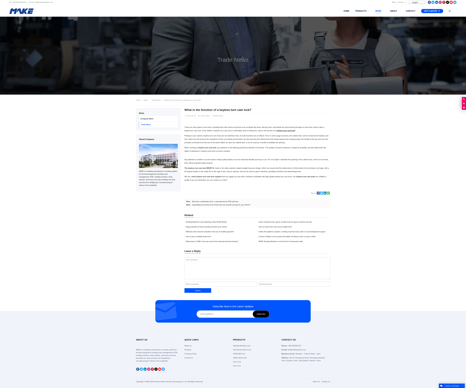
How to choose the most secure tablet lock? (275, 227)
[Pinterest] (444, 3)
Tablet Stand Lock (240, 358)
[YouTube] (451, 3)
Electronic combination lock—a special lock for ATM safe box (215, 201)
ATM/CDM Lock (239, 354)
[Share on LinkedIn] (325, 194)
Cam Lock (237, 366)
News (146, 100)
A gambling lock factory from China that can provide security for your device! (221, 205)
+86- (14, 2)
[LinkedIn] (436, 3)
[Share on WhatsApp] (328, 194)
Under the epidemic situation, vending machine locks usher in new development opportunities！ (295, 232)
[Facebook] (429, 3)
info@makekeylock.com (44, 2)
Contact (401, 2)
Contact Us (188, 358)
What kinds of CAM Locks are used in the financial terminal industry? (212, 241)
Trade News (233, 60)
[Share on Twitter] (321, 194)
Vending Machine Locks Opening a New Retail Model (206, 222)
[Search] (450, 11)
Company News (147, 119)
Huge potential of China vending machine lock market (206, 227)
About (394, 2)
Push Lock (237, 362)
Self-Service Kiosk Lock (242, 350)
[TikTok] (447, 3)
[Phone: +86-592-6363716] (464, 99)
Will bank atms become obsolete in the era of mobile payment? (210, 232)
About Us (187, 346)
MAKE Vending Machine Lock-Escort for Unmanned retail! (281, 241)
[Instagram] (440, 3)
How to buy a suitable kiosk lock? (198, 236)
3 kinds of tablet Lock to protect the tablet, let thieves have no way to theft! (287, 236)
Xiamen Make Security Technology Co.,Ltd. (171, 382)
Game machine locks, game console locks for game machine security (285, 222)
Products (187, 350)
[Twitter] (433, 3)
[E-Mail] (455, 3)
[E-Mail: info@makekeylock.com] (464, 108)
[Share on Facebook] (318, 194)
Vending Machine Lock (241, 346)
